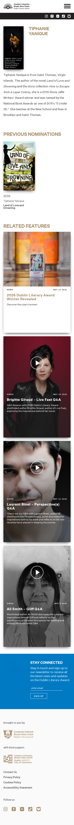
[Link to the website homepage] (24, 6)
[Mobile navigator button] (67, 6)
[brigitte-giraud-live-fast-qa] (37, 386)
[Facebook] (52, 16)
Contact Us (10, 772)
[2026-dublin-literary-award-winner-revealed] (37, 282)
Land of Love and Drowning (13, 206)
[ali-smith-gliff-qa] (37, 596)
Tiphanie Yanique (13, 201)
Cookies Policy (12, 782)
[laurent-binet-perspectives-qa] (37, 491)
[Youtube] (57, 16)
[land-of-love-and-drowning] (19, 166)
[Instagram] (46, 16)
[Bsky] (69, 16)
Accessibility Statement (17, 787)
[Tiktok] (63, 16)
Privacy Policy (11, 777)
